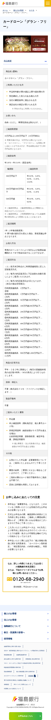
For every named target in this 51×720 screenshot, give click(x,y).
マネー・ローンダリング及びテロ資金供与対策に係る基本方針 (22, 663)
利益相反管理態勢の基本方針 (12, 667)
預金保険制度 (8, 671)
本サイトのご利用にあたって (22, 684)
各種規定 (6, 684)
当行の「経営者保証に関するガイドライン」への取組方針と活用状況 (24, 650)
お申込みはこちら (25, 716)
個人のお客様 (18, 10)
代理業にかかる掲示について (12, 688)
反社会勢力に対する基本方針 (12, 659)
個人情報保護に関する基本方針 (25, 671)
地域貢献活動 (8, 655)
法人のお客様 (10, 620)
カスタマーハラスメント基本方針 (14, 675)
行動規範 (30, 675)
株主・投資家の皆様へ (14, 632)
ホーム (5, 10)
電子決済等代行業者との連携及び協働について (17, 680)
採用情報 (8, 639)
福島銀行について (12, 626)
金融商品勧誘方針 (21, 655)
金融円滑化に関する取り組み (12, 646)
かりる (31, 10)
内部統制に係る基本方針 (33, 659)
